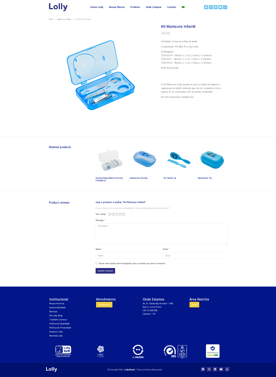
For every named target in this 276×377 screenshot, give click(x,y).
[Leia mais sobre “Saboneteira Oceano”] (156, 172)
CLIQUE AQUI (104, 304)
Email (166, 249)
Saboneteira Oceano (139, 178)
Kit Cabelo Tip (170, 178)
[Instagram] (211, 7)
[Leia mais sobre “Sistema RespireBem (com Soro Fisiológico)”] (122, 172)
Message (100, 220)
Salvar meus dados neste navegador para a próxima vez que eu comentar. (132, 263)
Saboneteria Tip (205, 178)
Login (194, 304)
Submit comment (105, 271)
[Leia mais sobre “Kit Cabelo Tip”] (190, 172)
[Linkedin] (216, 7)
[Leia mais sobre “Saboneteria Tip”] (224, 172)
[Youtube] (220, 7)
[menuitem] (97, 7)
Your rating (101, 214)
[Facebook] (206, 7)
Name (99, 249)
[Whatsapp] (225, 7)
